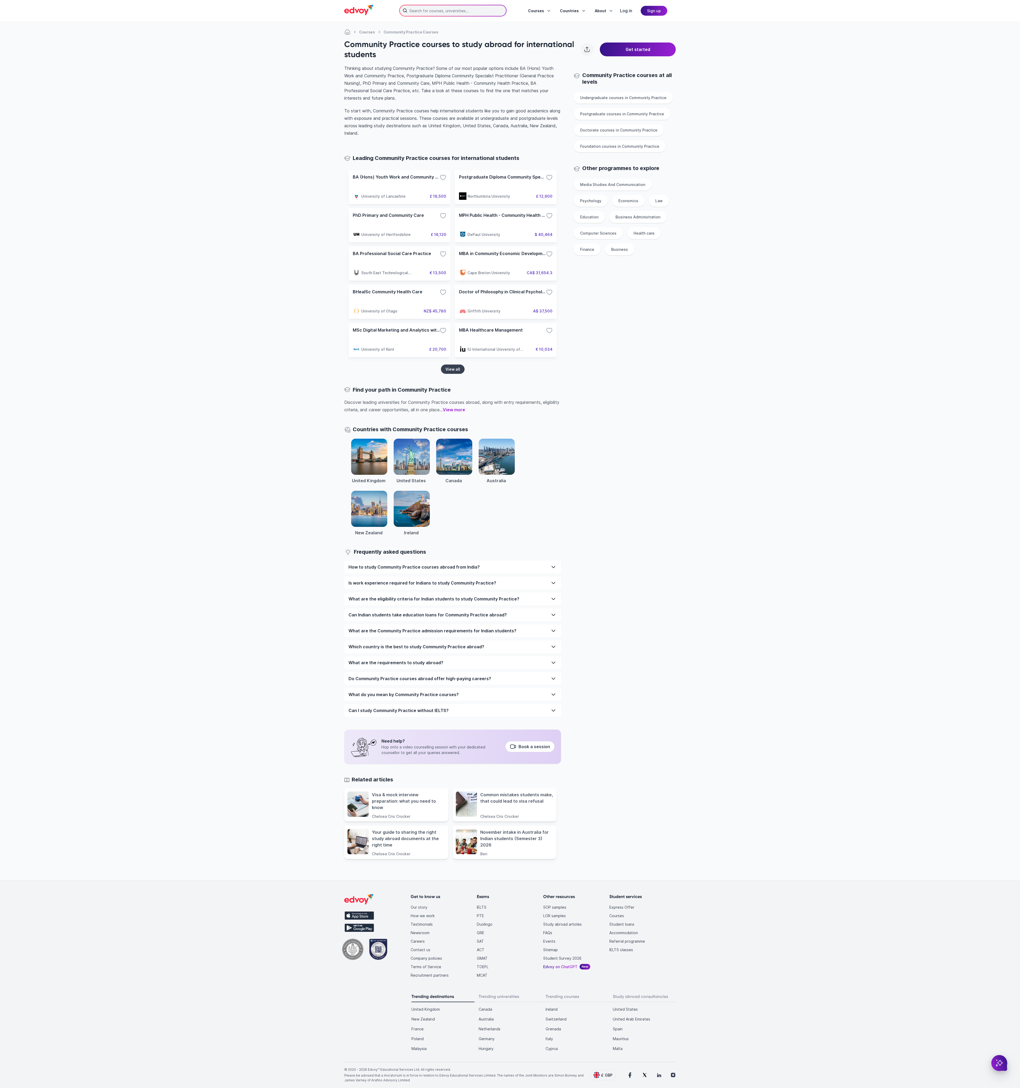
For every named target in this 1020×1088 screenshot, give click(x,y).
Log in (626, 10)
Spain (618, 1029)
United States (625, 1009)
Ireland (552, 1009)
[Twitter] (645, 1074)
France (417, 1029)
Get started (638, 49)
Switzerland (556, 1019)
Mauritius (621, 1038)
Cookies (566, 1057)
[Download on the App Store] (359, 915)
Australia (486, 1019)
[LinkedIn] (659, 1074)
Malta (618, 1048)
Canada (485, 1009)
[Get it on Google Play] (359, 927)
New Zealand (423, 1019)
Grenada (553, 1029)
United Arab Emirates (631, 1019)
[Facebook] (629, 1074)
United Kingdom (425, 1009)
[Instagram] (673, 1074)
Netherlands (489, 1029)
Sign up (654, 11)
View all (452, 369)
